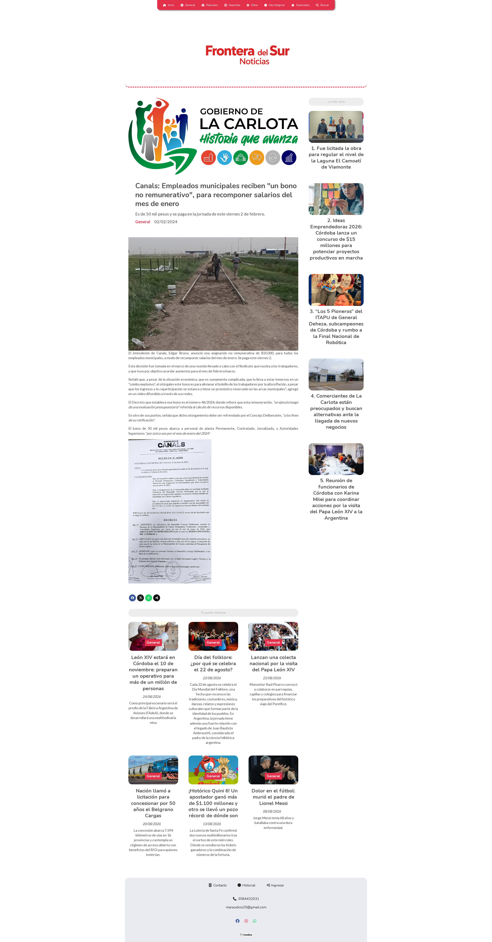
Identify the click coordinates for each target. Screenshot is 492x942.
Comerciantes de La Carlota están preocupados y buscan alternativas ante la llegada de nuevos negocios (336, 411)
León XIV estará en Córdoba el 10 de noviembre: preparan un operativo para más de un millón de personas (153, 673)
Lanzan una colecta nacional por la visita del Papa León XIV (273, 663)
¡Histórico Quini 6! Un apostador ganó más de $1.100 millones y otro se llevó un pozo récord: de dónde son (213, 803)
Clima (254, 5)
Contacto (219, 885)
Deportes (234, 5)
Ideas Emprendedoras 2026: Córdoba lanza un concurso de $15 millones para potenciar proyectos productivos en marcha (336, 239)
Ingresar (277, 885)
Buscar (325, 5)
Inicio (171, 5)
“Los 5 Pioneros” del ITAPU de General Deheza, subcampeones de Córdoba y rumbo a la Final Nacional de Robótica (336, 327)
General (190, 5)
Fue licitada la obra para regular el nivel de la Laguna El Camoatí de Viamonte (336, 157)
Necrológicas (277, 5)
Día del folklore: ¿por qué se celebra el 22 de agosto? (213, 663)
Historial (248, 885)
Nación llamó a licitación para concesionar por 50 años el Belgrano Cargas (153, 803)
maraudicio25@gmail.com (246, 907)
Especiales (302, 5)
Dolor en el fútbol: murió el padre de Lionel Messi (273, 797)
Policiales (212, 5)
